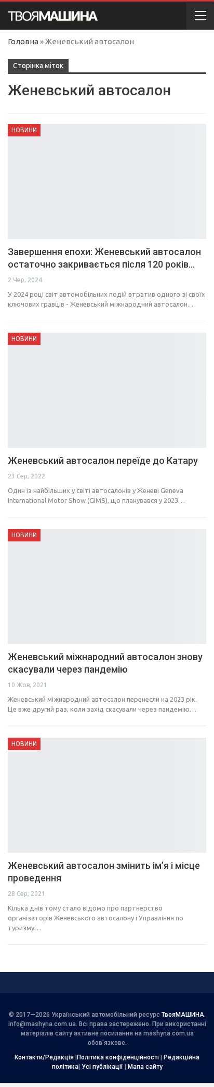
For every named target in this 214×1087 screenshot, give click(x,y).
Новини (24, 130)
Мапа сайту (145, 1066)
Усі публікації (102, 1066)
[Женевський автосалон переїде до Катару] (107, 390)
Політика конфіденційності (118, 1057)
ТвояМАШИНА (183, 1014)
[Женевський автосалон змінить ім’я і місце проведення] (107, 795)
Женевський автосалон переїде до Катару (103, 460)
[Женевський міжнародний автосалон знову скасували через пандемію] (107, 586)
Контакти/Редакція (44, 1057)
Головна (23, 41)
